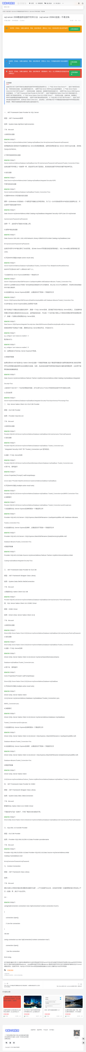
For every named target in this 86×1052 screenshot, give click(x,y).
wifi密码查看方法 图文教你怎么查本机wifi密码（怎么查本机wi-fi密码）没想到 (12, 1011)
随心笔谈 (9, 11)
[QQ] (10, 1042)
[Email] (13, 1042)
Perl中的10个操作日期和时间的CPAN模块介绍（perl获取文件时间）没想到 (32, 1011)
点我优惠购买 (74, 29)
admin (22, 20)
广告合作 (45, 1029)
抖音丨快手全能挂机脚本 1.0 (52, 1010)
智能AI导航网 (16, 1047)
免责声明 (39, 1029)
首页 (5, 11)
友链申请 (33, 1029)
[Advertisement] (43, 45)
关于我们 (51, 1029)
